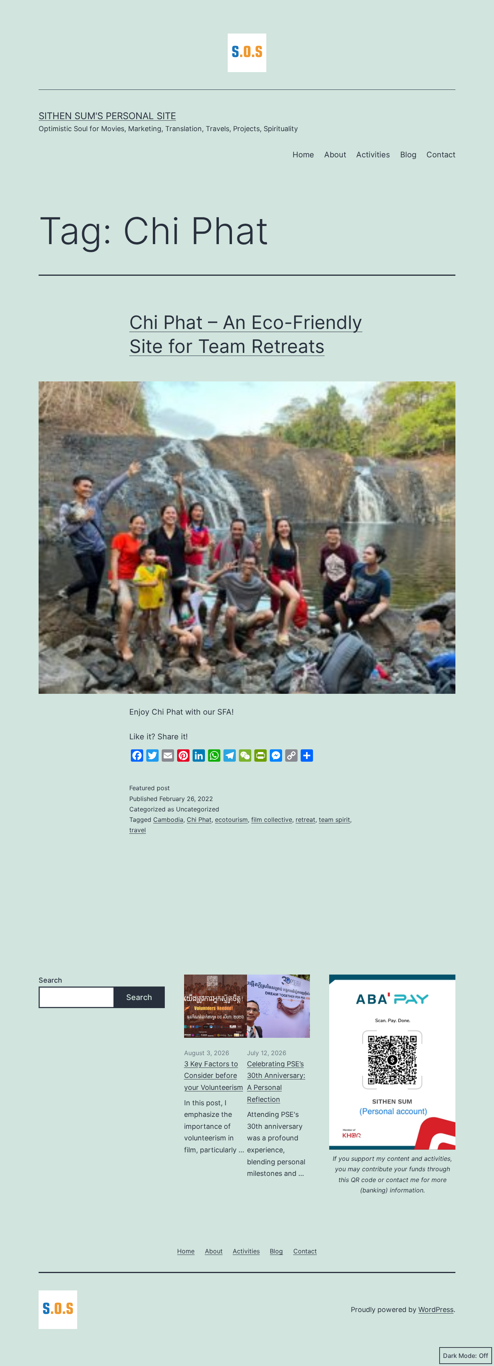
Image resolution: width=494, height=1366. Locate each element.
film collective (271, 819)
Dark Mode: (460, 1355)
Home (303, 154)
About (335, 154)
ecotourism (231, 819)
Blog (408, 154)
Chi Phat (199, 819)
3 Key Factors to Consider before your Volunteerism (213, 1075)
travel (137, 830)
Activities (373, 154)
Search (50, 980)
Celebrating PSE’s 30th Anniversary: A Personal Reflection (276, 1081)
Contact (440, 154)
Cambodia (168, 819)
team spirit (334, 819)
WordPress (435, 1309)
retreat (305, 819)
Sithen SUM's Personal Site (107, 115)
